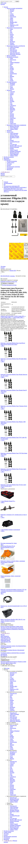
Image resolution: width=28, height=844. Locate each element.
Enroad (12, 11)
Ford (11, 97)
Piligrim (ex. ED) (14, 25)
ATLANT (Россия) (15, 52)
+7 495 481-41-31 (5, 172)
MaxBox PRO (13, 22)
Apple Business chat (6, 639)
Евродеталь (13, 16)
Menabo (12, 76)
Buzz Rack (12, 48)
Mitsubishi (12, 109)
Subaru (11, 119)
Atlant (11, 18)
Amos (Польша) (14, 133)
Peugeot (12, 114)
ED (11, 65)
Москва (3, 173)
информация (7, 159)
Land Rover (13, 105)
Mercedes (12, 108)
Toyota (11, 122)
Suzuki (11, 80)
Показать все (13, 672)
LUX (11, 33)
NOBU (12, 23)
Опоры (12, 72)
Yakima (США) (14, 129)
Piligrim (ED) (12, 270)
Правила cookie (22, 661)
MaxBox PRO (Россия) (16, 145)
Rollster (12, 34)
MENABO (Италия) (15, 54)
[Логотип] (3, 3)
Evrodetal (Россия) (14, 141)
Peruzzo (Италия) (14, 147)
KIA (11, 102)
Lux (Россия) (13, 51)
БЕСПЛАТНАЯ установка (8, 276)
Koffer (11, 20)
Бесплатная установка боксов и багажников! (12, 650)
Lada (11, 104)
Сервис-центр (10, 162)
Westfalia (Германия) (15, 151)
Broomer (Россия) (14, 136)
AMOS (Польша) (14, 47)
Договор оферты (5, 663)
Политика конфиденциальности (9, 661)
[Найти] (1, 178)
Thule (11, 40)
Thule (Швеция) (14, 127)
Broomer (12, 9)
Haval (11, 98)
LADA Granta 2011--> (20, 316)
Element (12, 15)
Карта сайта (13, 663)
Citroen (12, 93)
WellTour (12, 44)
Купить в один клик (11, 281)
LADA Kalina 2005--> (6, 317)
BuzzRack (12, 41)
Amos (11, 29)
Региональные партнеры (13, 166)
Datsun (11, 94)
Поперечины (13, 73)
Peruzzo (12, 43)
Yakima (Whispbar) (15, 62)
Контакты (9, 169)
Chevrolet (12, 91)
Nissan (11, 111)
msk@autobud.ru (5, 636)
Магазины (6, 158)
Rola (11, 77)
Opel (11, 112)
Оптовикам (10, 168)
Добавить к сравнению (7, 283)
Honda (11, 100)
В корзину (3, 281)
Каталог (3, 626)
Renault (12, 116)
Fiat (11, 95)
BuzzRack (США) (14, 137)
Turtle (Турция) (14, 150)
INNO (11, 19)
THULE (12, 26)
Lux (11, 12)
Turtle (11, 36)
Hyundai (12, 101)
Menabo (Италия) (14, 126)
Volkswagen (13, 123)
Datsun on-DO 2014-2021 (7, 316)
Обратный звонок (5, 637)
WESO (12, 37)
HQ (11, 30)
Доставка (9, 164)
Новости (9, 629)
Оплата (9, 165)
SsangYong (13, 118)
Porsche (12, 115)
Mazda (11, 107)
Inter (11, 32)
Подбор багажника (9, 157)
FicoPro (12, 69)
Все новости (4, 655)
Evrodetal (12, 84)
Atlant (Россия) (14, 134)
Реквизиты (15, 629)
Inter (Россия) (13, 50)
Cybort (11, 14)
